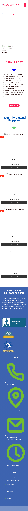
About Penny (14, 61)
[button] (23, 15)
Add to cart (14, 105)
